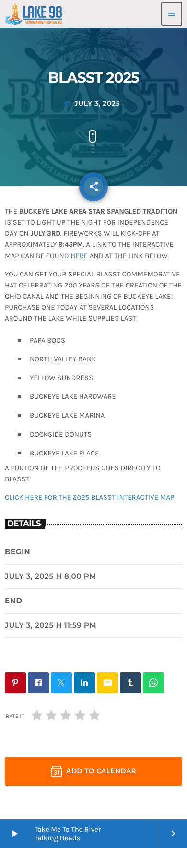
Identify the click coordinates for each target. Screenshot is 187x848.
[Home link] (33, 14)
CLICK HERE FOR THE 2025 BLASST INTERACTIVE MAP (89, 497)
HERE (79, 255)
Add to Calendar (101, 771)
